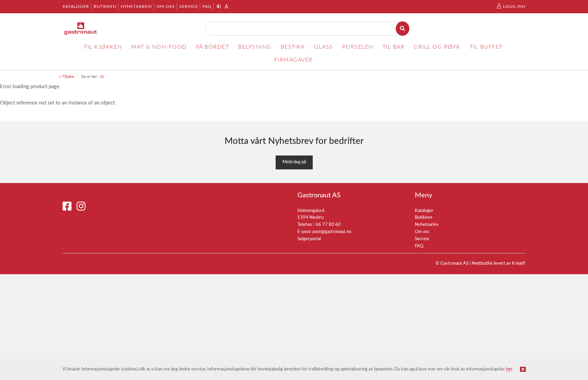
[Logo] (80, 28)
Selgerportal (309, 239)
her (509, 369)
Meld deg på (294, 162)
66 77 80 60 (328, 224)
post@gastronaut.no (331, 232)
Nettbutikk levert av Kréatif (498, 263)
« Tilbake (66, 77)
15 (102, 77)
